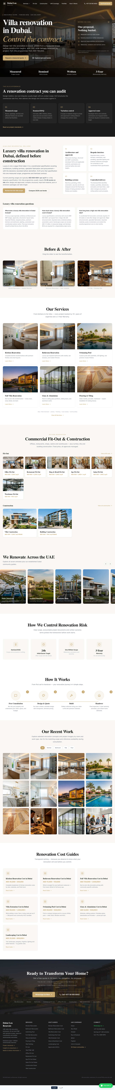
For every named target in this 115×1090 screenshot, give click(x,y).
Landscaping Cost (53, 1044)
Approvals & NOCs (53, 1047)
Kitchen (49, 747)
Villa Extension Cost (54, 1038)
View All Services (56, 415)
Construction (43, 3)
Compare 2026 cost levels (38, 191)
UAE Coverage (54, 3)
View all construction (104, 505)
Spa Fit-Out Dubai (31, 1059)
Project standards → (9, 1045)
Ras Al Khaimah (75, 1035)
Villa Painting (29, 1044)
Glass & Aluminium (31, 1038)
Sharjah (73, 1032)
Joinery (52, 411)
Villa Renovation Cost (54, 1032)
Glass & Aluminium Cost (55, 1041)
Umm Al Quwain (75, 1044)
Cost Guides (65, 411)
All (42, 747)
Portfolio (64, 3)
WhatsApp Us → (99, 1026)
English (54, 1087)
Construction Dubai (31, 1065)
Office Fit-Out (62, 1002)
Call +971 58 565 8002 (71, 994)
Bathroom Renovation (32, 1029)
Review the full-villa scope (14, 190)
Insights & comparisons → (10, 1048)
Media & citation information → (12, 1050)
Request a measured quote (14, 58)
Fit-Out (35, 3)
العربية (61, 1087)
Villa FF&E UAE (30, 1050)
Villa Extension (45, 411)
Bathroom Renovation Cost (56, 1029)
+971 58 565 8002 (99, 1029)
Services (25, 3)
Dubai (72, 1026)
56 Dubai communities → (78, 1047)
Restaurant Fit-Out (31, 1056)
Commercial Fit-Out (49, 1002)
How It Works (73, 3)
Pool (72, 747)
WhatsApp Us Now (42, 994)
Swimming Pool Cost (54, 1035)
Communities (73, 411)
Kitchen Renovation (31, 1026)
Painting (58, 411)
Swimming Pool (30, 1032)
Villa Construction (85, 1002)
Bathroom (58, 747)
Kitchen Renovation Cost (55, 1026)
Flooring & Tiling (30, 1041)
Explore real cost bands (43, 58)
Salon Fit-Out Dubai (31, 1062)
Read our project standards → (13, 127)
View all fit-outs (105, 453)
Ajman (73, 1038)
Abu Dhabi (74, 1029)
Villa (66, 747)
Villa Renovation (18, 1002)
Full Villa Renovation (31, 1035)
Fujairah (73, 1041)
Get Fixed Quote (105, 3)
